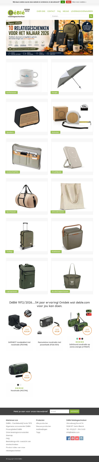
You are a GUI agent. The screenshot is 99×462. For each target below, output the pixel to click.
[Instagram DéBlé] (81, 438)
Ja (63, 2)
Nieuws (66, 11)
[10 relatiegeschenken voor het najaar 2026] (49, 38)
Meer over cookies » (79, 2)
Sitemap (9, 435)
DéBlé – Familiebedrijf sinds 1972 (19, 423)
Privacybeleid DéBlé (14, 429)
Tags (38, 432)
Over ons (41, 11)
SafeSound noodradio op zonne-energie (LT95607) (79, 345)
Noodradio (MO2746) (19, 390)
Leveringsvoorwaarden (82, 11)
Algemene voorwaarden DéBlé (18, 426)
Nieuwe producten (43, 426)
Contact (51, 11)
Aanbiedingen (41, 429)
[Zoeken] (91, 16)
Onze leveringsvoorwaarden (17, 432)
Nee (68, 2)
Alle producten (42, 423)
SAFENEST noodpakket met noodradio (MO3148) (19, 343)
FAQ (59, 11)
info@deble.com (72, 432)
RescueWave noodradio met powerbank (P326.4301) (49, 343)
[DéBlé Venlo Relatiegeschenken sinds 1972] (19, 13)
